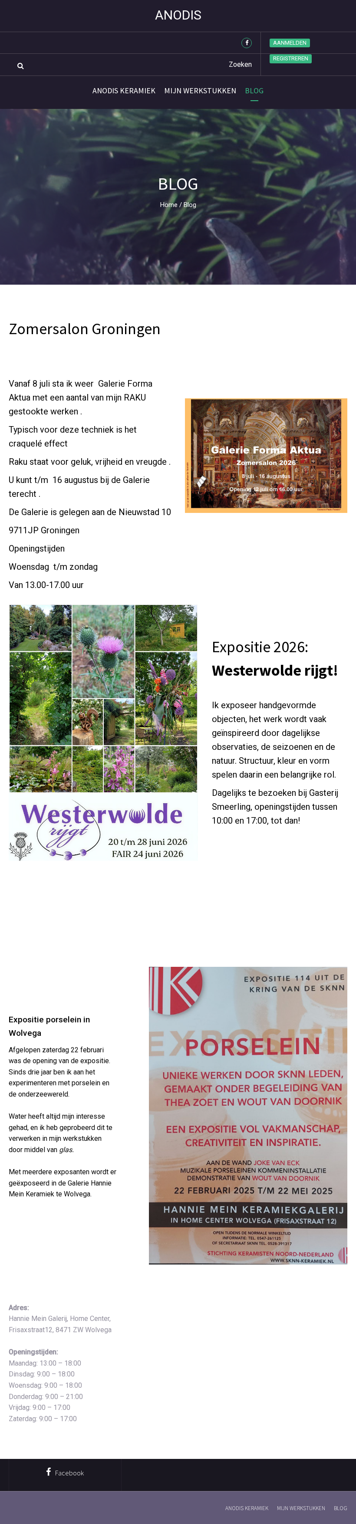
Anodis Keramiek (123, 90)
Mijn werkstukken (200, 90)
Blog (254, 90)
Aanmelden (290, 42)
